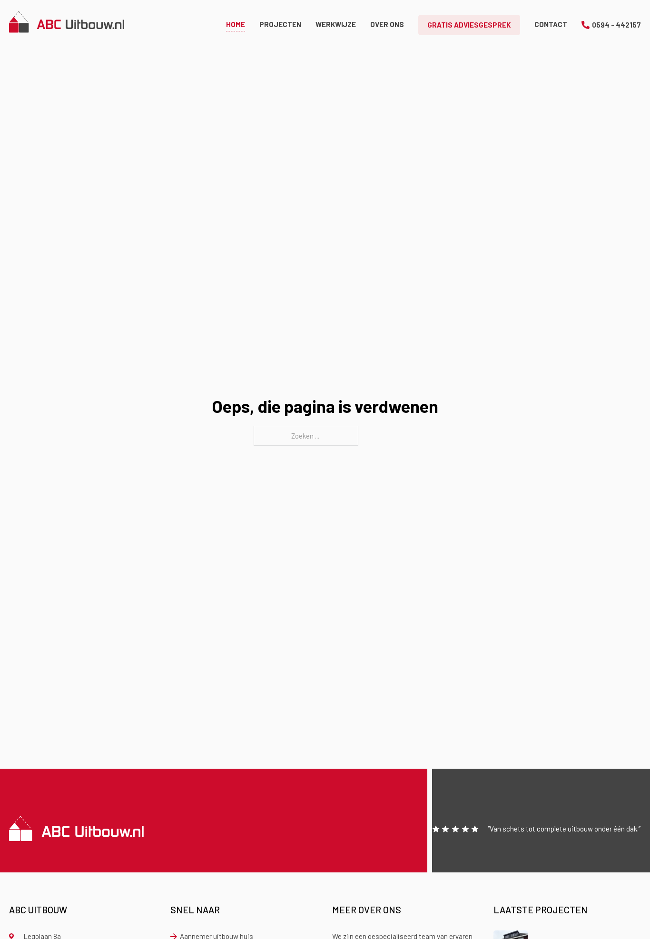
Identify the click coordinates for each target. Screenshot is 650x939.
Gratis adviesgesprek (469, 24)
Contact (550, 24)
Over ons (387, 24)
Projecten (280, 24)
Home (235, 24)
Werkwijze (335, 24)
